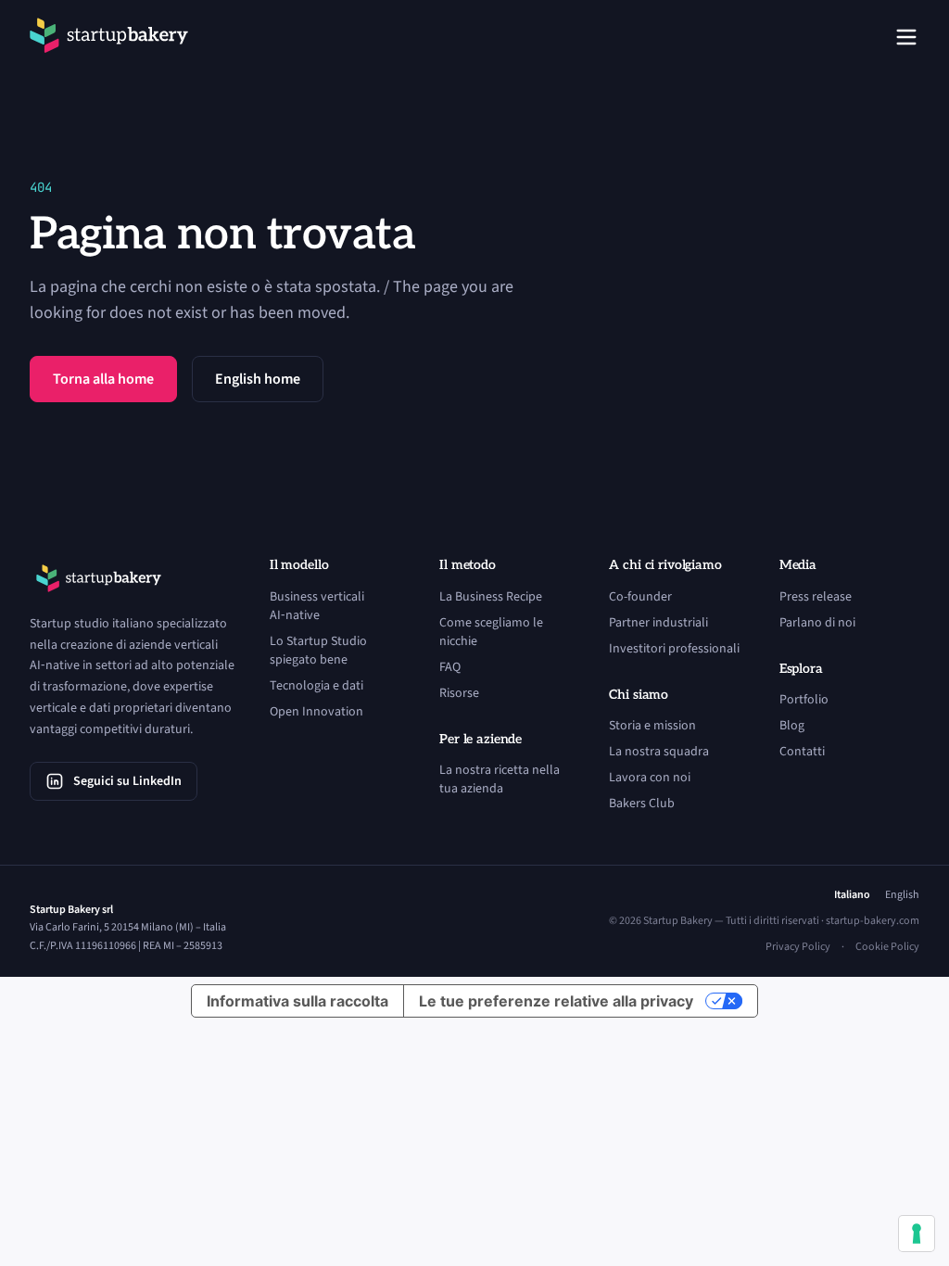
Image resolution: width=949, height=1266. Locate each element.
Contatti (802, 751)
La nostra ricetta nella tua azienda (499, 779)
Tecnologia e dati (316, 686)
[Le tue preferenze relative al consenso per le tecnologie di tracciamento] (916, 1233)
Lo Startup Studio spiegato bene (318, 650)
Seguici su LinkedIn (127, 781)
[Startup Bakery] (108, 37)
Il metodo (467, 565)
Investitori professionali (674, 648)
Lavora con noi (649, 777)
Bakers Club (642, 803)
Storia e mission (652, 725)
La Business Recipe (490, 597)
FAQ (450, 667)
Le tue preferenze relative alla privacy (556, 1001)
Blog (791, 725)
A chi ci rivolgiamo (665, 565)
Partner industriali (658, 623)
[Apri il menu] (906, 37)
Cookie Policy (887, 947)
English (902, 895)
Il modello (299, 565)
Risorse (459, 693)
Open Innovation (316, 712)
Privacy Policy (798, 947)
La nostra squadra (659, 751)
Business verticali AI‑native (317, 606)
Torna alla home (103, 379)
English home (257, 379)
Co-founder (640, 597)
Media (797, 565)
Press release (815, 597)
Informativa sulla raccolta (297, 1001)
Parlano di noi (817, 623)
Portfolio (804, 699)
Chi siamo (638, 695)
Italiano (852, 895)
